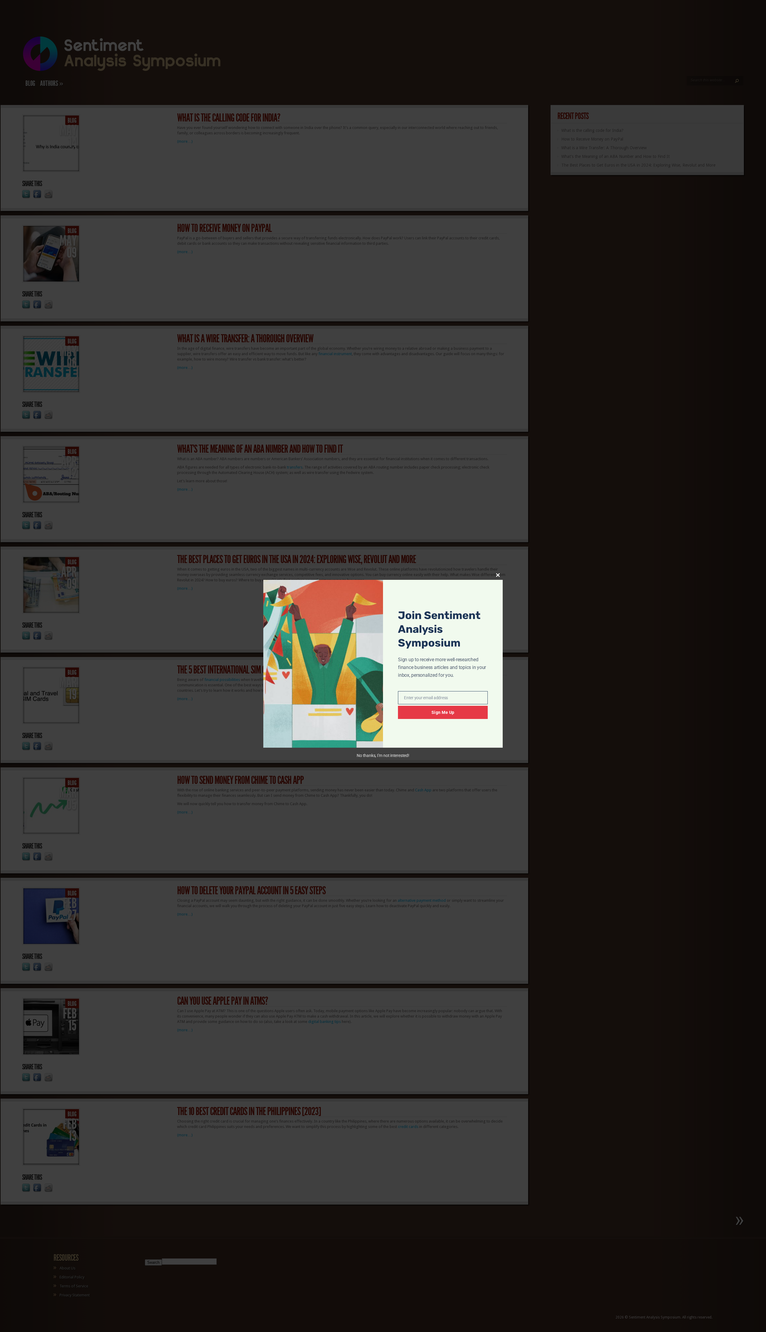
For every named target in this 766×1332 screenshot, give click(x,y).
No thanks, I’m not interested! (383, 755)
